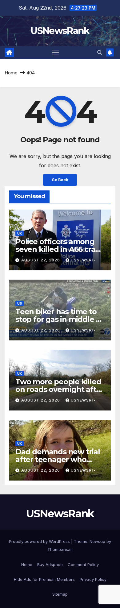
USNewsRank (59, 30)
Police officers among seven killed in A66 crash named (59, 249)
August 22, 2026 (41, 260)
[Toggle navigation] (55, 52)
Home (11, 73)
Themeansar (59, 549)
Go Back (60, 179)
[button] (99, 52)
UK (19, 233)
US (19, 303)
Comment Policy (83, 564)
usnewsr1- (83, 260)
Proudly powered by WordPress (40, 541)
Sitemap (60, 594)
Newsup (97, 541)
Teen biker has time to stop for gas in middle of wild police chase (59, 319)
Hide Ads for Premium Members (44, 579)
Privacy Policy (93, 579)
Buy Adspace (50, 564)
